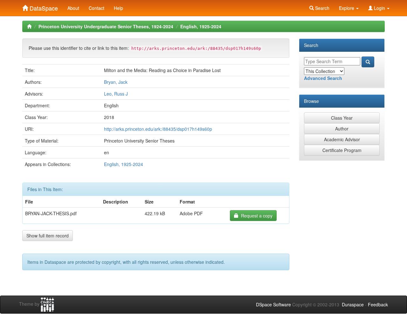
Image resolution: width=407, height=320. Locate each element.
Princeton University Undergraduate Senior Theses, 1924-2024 (105, 26)
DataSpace (43, 7)
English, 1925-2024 (200, 26)
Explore (347, 8)
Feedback (378, 304)
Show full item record (47, 235)
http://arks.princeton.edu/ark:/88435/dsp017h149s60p (158, 129)
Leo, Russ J (116, 93)
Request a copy (255, 215)
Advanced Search (323, 78)
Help (118, 8)
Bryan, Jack (116, 82)
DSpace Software (273, 304)
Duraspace (353, 304)
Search (321, 8)
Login (379, 8)
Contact (96, 8)
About (73, 8)
